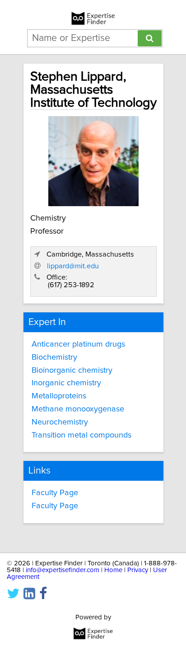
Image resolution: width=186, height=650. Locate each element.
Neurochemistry (60, 422)
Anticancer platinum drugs (78, 344)
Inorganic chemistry (66, 383)
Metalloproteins (59, 396)
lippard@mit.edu (73, 266)
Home (113, 570)
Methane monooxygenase (78, 409)
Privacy (137, 570)
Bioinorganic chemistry (72, 370)
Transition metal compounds (81, 435)
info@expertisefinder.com (62, 570)
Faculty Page (55, 493)
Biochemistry (54, 357)
